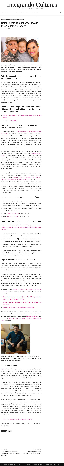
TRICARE (13, 121)
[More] (18, 32)
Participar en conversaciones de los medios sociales (18, 307)
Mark (2, 369)
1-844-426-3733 (12, 210)
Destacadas (21, 19)
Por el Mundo (27, 12)
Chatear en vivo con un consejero (14, 297)
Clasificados (35, 12)
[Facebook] (2, 32)
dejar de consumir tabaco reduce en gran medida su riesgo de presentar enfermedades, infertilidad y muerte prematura (21, 227)
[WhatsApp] (14, 32)
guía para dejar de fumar (17, 318)
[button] (61, 13)
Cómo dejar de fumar (32, 316)
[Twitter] (6, 32)
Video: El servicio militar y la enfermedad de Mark (17, 419)
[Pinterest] (10, 32)
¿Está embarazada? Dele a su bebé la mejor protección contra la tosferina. (10, 453)
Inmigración (19, 12)
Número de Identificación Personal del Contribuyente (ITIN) (32, 452)
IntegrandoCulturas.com (12, 19)
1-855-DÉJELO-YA (13, 213)
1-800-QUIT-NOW (12, 216)
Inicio (2, 17)
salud (9, 431)
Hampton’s (11, 12)
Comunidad (5, 12)
